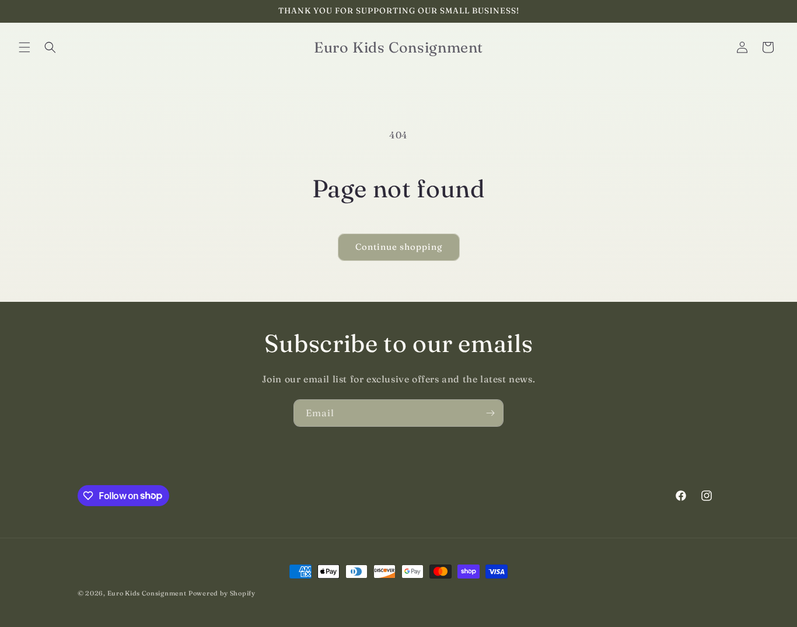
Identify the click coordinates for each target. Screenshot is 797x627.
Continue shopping (398, 246)
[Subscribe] (490, 413)
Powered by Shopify (222, 593)
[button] (24, 47)
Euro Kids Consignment (147, 593)
